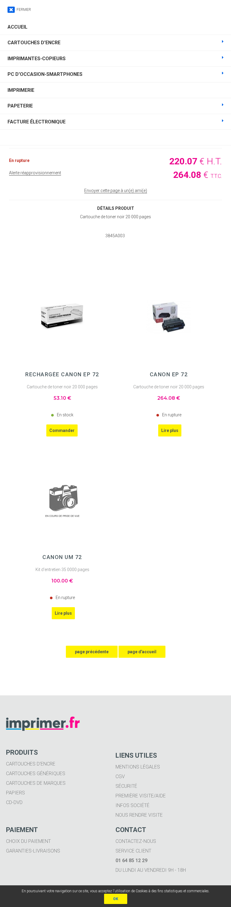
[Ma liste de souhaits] (115, 137)
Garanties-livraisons (33, 851)
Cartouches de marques (36, 783)
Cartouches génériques (35, 773)
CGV (120, 776)
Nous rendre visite (139, 815)
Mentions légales (138, 767)
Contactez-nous (136, 841)
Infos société (132, 805)
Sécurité (126, 786)
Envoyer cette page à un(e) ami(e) (115, 190)
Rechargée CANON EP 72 (62, 374)
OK (115, 899)
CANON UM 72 (62, 557)
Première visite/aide (141, 796)
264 (168, 398)
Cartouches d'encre (30, 764)
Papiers (15, 793)
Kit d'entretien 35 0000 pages (62, 569)
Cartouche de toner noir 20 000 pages (62, 386)
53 (62, 398)
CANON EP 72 (169, 374)
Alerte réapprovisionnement (35, 172)
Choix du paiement (28, 841)
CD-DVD (14, 802)
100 (62, 581)
